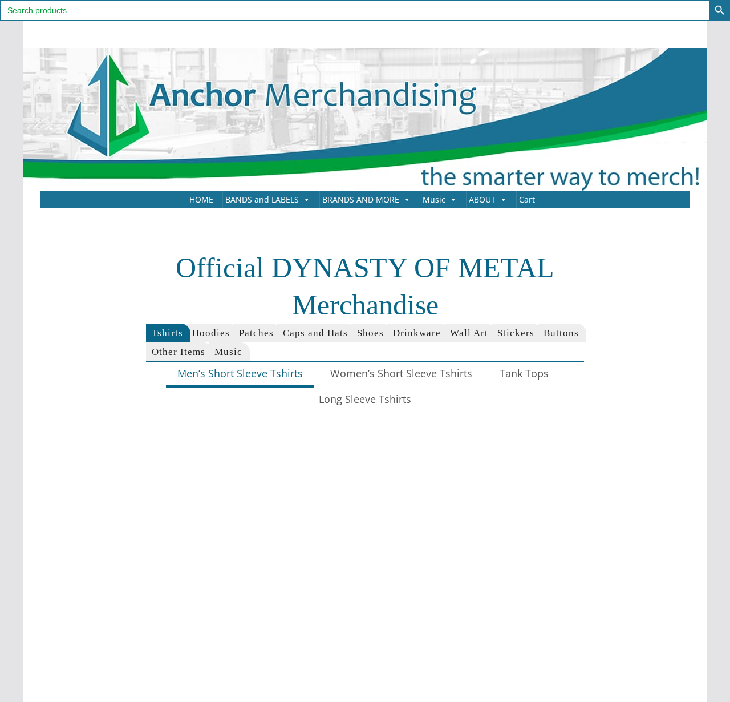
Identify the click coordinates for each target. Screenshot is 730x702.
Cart (527, 199)
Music (434, 199)
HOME (201, 199)
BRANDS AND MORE (360, 199)
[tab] (168, 333)
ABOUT (482, 199)
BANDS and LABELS (262, 199)
